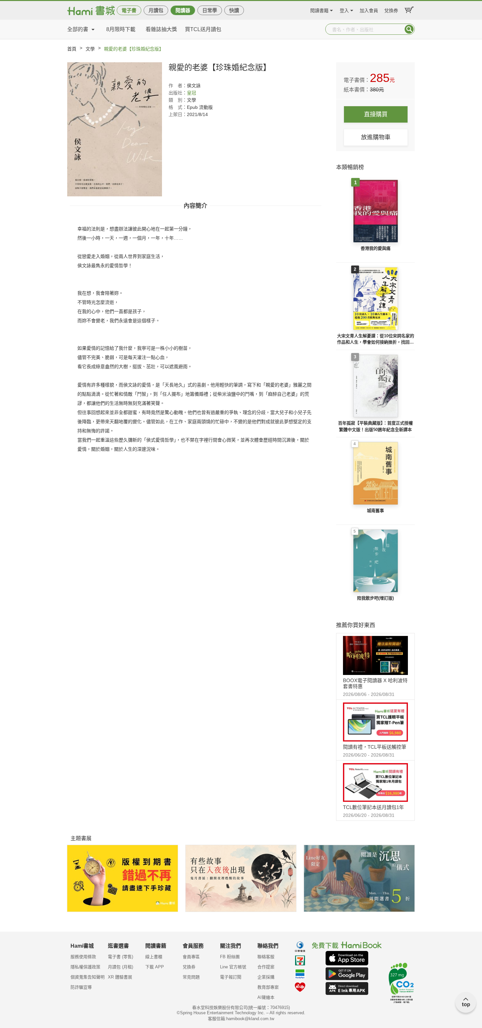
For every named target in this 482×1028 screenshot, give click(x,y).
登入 (344, 9)
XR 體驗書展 (120, 977)
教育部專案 (268, 987)
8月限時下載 (120, 29)
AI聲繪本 (265, 997)
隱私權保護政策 (85, 966)
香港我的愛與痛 (376, 248)
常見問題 (191, 977)
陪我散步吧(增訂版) (375, 598)
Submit (409, 29)
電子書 (129, 10)
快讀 (234, 10)
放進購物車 (376, 137)
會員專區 (191, 956)
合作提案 (265, 966)
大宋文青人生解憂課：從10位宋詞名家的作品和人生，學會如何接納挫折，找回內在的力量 (375, 339)
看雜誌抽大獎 (161, 29)
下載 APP (154, 966)
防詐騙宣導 (81, 987)
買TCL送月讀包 (203, 29)
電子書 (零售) (120, 956)
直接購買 (376, 114)
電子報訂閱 (230, 977)
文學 (90, 48)
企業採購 (265, 977)
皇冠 (191, 92)
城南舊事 (375, 510)
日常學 (209, 10)
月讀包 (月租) (120, 966)
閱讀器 (182, 10)
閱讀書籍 (319, 9)
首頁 (71, 48)
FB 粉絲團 (230, 956)
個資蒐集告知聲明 (87, 977)
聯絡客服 (265, 956)
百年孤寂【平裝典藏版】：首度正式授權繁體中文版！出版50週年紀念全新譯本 (375, 426)
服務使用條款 (83, 956)
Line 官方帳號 (233, 966)
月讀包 (156, 10)
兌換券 (391, 9)
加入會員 (369, 9)
